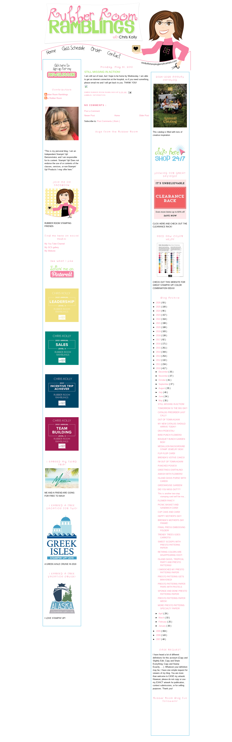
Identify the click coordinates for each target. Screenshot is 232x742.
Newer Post (89, 115)
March (162, 617)
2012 (158, 360)
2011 (158, 364)
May (161, 400)
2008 (158, 635)
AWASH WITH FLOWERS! (170, 474)
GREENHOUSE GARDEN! (170, 485)
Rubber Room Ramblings (56, 94)
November (164, 376)
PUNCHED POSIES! (167, 466)
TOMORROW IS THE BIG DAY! (172, 408)
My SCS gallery (52, 247)
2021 (158, 323)
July (161, 392)
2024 (158, 311)
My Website (50, 251)
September (164, 384)
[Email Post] (130, 92)
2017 (158, 339)
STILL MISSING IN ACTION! (171, 404)
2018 (158, 335)
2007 (158, 639)
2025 (158, 307)
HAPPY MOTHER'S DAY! (169, 516)
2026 (158, 302)
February (163, 622)
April (161, 613)
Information (99, 95)
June (161, 396)
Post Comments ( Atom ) (108, 121)
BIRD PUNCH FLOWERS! (170, 435)
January (163, 626)
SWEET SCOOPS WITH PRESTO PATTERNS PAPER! (169, 545)
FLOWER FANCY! (166, 500)
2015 (158, 348)
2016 (158, 343)
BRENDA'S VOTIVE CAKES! (171, 457)
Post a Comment (92, 111)
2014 (158, 352)
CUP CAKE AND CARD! (169, 512)
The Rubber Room (53, 98)
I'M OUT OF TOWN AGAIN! (170, 461)
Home (117, 115)
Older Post (144, 115)
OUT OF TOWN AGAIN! (169, 419)
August (162, 388)
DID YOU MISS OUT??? (169, 489)
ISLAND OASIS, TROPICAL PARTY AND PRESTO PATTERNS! (171, 562)
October (163, 380)
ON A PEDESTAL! (166, 431)
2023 (158, 315)
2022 (158, 319)
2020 (158, 327)
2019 (158, 331)
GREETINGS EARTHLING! (170, 470)
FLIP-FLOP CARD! (166, 453)
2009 (158, 631)
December (164, 372)
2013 (158, 356)
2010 (158, 368)
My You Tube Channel (55, 244)
